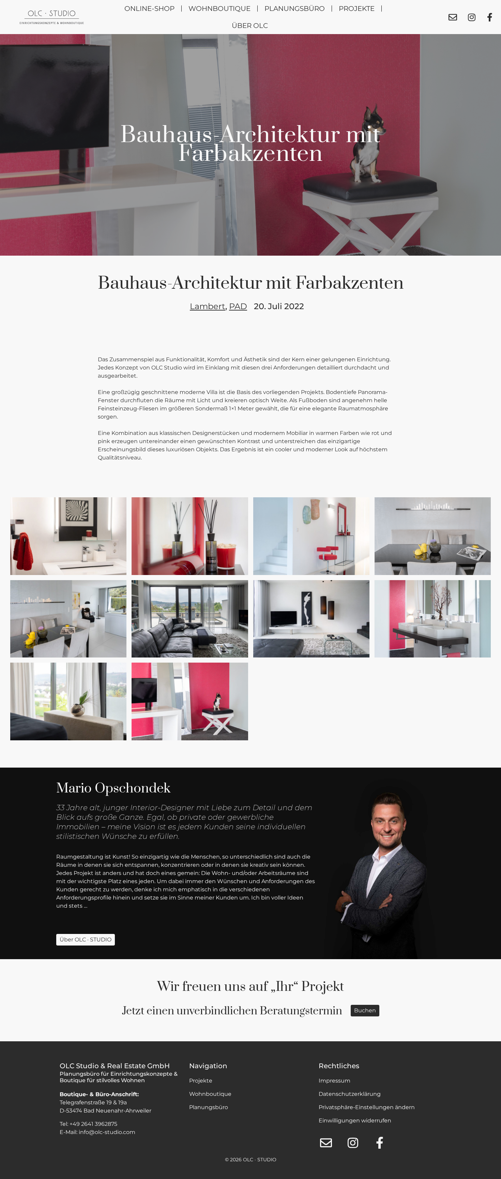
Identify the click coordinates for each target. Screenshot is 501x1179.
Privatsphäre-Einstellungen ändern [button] (367, 1107)
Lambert (207, 306)
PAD (238, 306)
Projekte (357, 8)
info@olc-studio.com (107, 1132)
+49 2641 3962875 (93, 1124)
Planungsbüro (294, 8)
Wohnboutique (219, 8)
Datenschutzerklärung (350, 1094)
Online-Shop (149, 8)
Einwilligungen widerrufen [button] (355, 1120)
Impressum (334, 1080)
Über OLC (250, 25)
